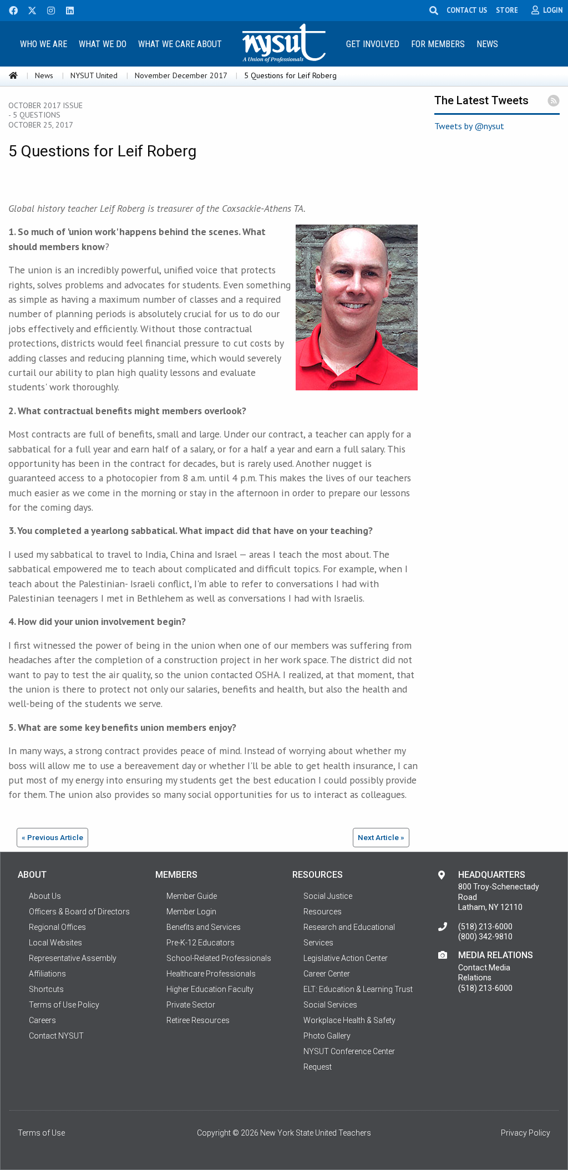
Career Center (326, 973)
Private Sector (190, 1004)
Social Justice (327, 896)
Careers (42, 1020)
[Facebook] (9, 9)
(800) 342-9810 (485, 936)
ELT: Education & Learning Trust (358, 989)
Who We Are (43, 44)
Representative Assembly (72, 958)
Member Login (191, 911)
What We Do (102, 44)
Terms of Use (41, 1132)
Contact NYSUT (56, 1035)
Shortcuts (46, 989)
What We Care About (180, 44)
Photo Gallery (327, 1035)
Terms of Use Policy (64, 1004)
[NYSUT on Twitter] (28, 9)
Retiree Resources (198, 1020)
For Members (438, 44)
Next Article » (381, 837)
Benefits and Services (203, 927)
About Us (45, 896)
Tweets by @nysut (469, 125)
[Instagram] (47, 9)
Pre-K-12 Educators (200, 942)
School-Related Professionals (218, 958)
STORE (507, 10)
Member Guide (191, 896)
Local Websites (55, 942)
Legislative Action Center (345, 958)
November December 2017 (181, 75)
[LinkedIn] (66, 9)
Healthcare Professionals (211, 973)
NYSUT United (94, 75)
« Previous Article (52, 837)
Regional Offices (57, 927)
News (487, 44)
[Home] (13, 75)
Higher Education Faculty (209, 989)
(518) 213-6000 (485, 926)
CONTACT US (467, 10)
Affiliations (47, 973)
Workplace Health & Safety (349, 1020)
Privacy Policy (525, 1132)
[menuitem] (43, 43)
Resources (322, 911)
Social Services (330, 1004)
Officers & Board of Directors (79, 911)
